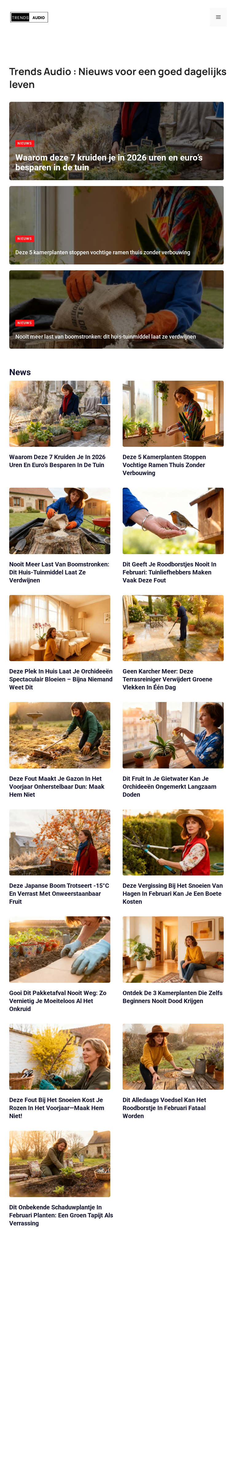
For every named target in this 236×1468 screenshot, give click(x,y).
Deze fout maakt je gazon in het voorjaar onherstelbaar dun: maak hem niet (56, 786)
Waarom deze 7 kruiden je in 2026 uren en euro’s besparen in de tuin (109, 163)
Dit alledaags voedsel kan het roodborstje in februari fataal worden (164, 1108)
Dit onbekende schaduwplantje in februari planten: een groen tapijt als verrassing (61, 1215)
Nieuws (25, 143)
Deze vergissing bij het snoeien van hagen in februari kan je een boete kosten (173, 894)
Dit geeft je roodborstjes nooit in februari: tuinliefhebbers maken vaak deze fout (169, 572)
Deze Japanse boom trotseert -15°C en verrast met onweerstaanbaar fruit (59, 894)
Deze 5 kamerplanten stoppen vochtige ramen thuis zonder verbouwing (102, 252)
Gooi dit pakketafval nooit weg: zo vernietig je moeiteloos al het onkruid (57, 1001)
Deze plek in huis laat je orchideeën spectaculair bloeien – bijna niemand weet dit (60, 679)
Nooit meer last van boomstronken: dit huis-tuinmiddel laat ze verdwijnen (105, 336)
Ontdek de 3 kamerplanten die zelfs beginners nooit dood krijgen (172, 997)
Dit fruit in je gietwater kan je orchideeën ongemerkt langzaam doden (169, 786)
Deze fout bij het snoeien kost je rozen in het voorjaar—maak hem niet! (56, 1108)
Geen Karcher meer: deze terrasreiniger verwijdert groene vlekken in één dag (167, 679)
